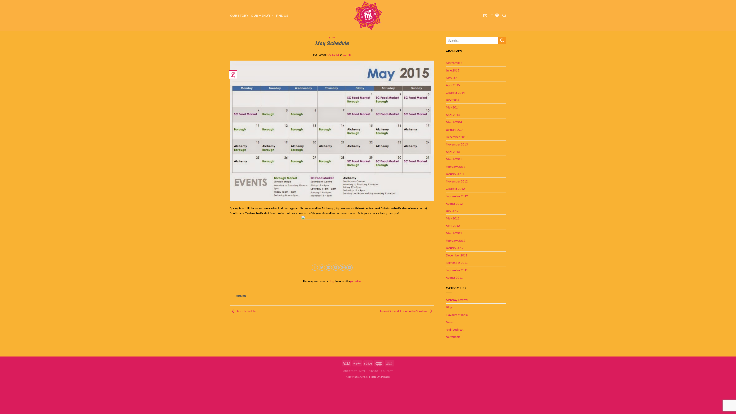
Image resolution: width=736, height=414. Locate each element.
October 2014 (455, 92)
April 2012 (453, 225)
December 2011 (456, 255)
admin (347, 54)
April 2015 (453, 85)
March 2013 (454, 159)
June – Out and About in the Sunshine (404, 311)
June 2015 (452, 70)
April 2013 (453, 152)
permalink (355, 281)
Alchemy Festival (457, 299)
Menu (363, 371)
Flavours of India (457, 314)
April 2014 (453, 115)
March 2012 (454, 233)
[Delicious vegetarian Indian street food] (368, 15)
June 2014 (452, 100)
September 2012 (457, 196)
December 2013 (456, 137)
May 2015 (452, 78)
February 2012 (455, 240)
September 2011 (457, 270)
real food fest (454, 329)
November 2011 (457, 262)
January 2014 (454, 129)
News (449, 322)
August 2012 (454, 203)
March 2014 (454, 122)
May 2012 (452, 218)
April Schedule (245, 311)
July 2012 (452, 211)
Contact (387, 371)
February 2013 (455, 166)
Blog (332, 37)
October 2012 (455, 188)
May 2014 (452, 107)
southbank (453, 336)
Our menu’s (261, 15)
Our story (239, 15)
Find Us (282, 15)
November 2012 (457, 181)
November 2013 (457, 144)
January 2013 (454, 174)
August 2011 (454, 277)
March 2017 (454, 63)
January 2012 (454, 248)
